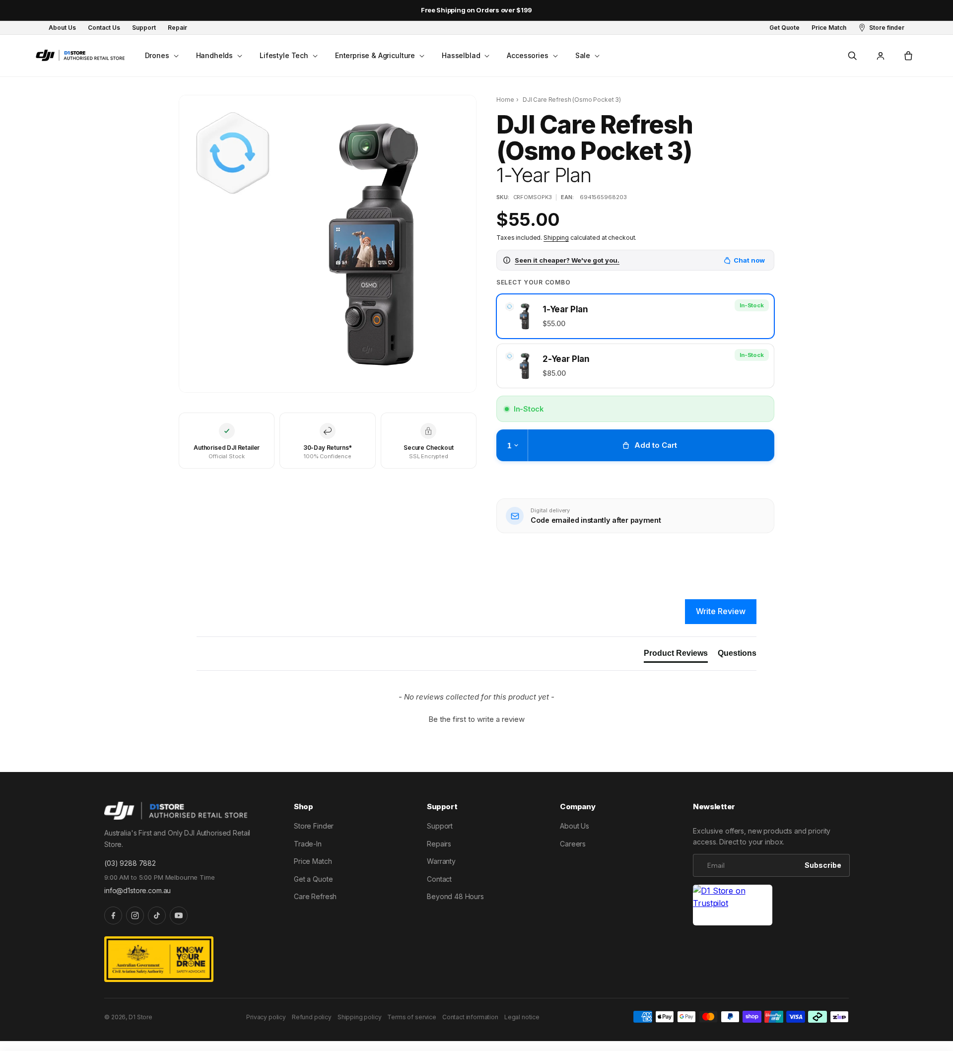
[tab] (676, 655)
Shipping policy (360, 1017)
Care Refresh (315, 896)
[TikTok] (157, 915)
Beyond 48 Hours (455, 896)
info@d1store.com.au (137, 890)
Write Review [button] (721, 611)
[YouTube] (179, 915)
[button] (161, 55)
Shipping (556, 237)
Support (440, 826)
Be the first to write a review (476, 719)
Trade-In (308, 844)
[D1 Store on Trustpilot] (732, 905)
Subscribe (823, 865)
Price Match (313, 861)
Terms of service (411, 1017)
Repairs (439, 844)
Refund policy (312, 1017)
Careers (573, 844)
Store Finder (314, 826)
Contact (439, 879)
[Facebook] (113, 915)
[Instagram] (135, 915)
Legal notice (522, 1017)
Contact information (470, 1017)
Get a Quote (313, 879)
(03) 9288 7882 (130, 863)
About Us (574, 826)
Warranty (441, 861)
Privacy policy (266, 1017)
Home (505, 99)
